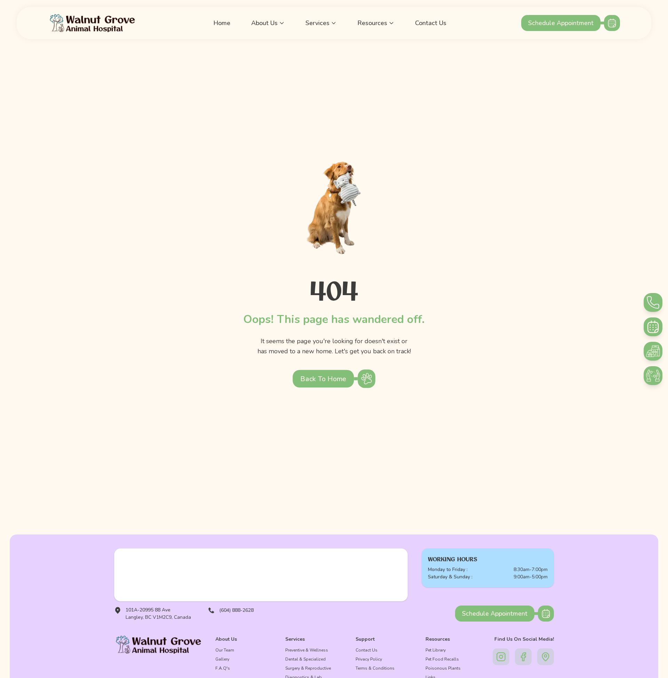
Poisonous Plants (443, 668)
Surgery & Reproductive (308, 668)
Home (221, 23)
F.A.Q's (222, 668)
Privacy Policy (369, 659)
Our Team (224, 650)
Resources (372, 23)
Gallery (222, 659)
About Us (264, 23)
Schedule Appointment (561, 23)
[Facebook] (523, 656)
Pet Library (436, 650)
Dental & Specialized (305, 659)
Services (317, 23)
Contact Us (430, 23)
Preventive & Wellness (306, 650)
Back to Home (323, 378)
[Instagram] (501, 656)
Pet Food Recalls (442, 659)
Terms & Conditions (375, 668)
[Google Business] (545, 656)
